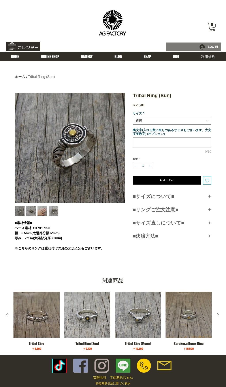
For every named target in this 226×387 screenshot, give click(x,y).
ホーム (20, 77)
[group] (112, 321)
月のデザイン (71, 248)
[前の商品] (7, 314)
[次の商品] (218, 314)
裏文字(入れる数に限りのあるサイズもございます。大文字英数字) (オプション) (172, 131)
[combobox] (172, 121)
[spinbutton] (143, 165)
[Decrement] (136, 165)
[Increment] (150, 165)
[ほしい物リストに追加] (207, 180)
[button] (212, 27)
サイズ (138, 113)
